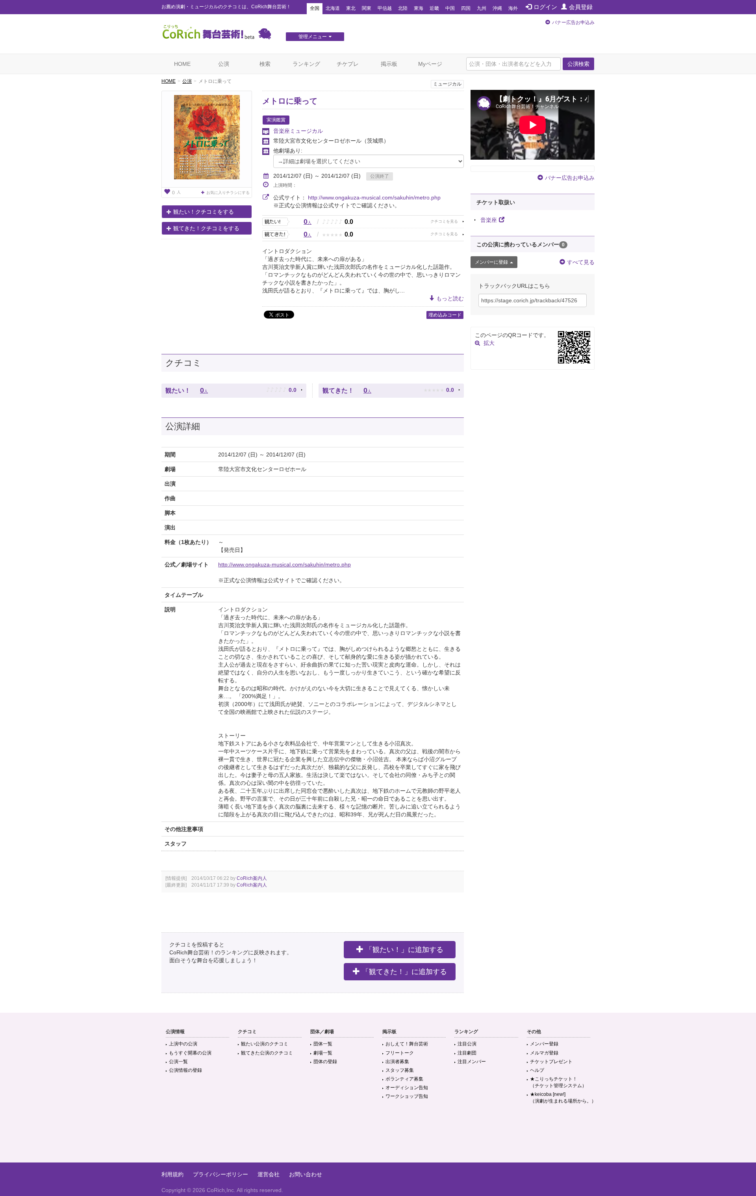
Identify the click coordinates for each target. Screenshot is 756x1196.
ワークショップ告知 (406, 1096)
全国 (314, 8)
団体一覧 (322, 1044)
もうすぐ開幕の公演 (190, 1053)
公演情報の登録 (185, 1070)
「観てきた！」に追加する (404, 972)
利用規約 (172, 1174)
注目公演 (467, 1044)
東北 (351, 8)
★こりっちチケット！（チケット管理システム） (558, 1082)
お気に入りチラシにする (228, 192)
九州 (481, 8)
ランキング (306, 64)
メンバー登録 (544, 1044)
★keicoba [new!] (563, 1098)
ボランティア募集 (404, 1079)
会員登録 (581, 7)
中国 (450, 8)
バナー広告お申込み (573, 22)
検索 (265, 64)
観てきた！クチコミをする (206, 228)
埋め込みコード (444, 315)
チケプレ (348, 64)
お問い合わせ (305, 1174)
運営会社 (269, 1174)
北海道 (333, 8)
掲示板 (389, 64)
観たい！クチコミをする (203, 212)
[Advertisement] (378, 1137)
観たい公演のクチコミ (264, 1044)
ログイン (545, 7)
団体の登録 (325, 1061)
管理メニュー (312, 36)
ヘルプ (537, 1070)
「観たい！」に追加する (404, 950)
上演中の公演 (183, 1044)
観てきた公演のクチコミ (267, 1053)
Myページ (430, 64)
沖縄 (497, 8)
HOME (182, 64)
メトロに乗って (289, 101)
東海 (418, 8)
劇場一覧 (322, 1053)
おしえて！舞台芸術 (406, 1044)
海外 (513, 8)
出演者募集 (397, 1061)
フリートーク (399, 1053)
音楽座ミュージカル (298, 131)
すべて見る (581, 262)
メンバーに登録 (491, 262)
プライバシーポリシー (220, 1174)
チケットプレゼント (551, 1061)
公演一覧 (178, 1061)
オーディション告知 (406, 1087)
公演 (223, 64)
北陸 (403, 8)
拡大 (489, 343)
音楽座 (488, 220)
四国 (466, 8)
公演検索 (578, 64)
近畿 (434, 8)
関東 (366, 8)
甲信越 (385, 8)
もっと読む (450, 298)
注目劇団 (467, 1053)
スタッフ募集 (399, 1070)
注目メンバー (472, 1061)
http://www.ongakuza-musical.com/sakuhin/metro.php (374, 197)
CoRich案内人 (252, 878)
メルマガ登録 (544, 1053)
